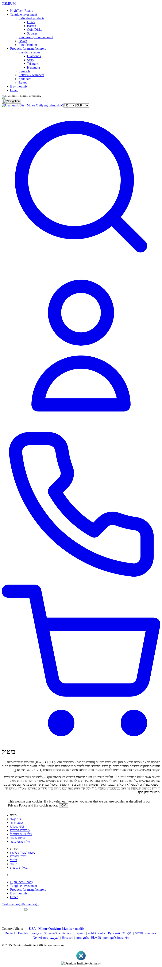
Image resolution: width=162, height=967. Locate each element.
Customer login (12, 904)
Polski (92, 933)
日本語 (96, 937)
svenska (150, 933)
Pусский (114, 933)
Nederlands (40, 937)
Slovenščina (52, 933)
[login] (81, 423)
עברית (139, 933)
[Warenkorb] (81, 741)
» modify (57, 928)
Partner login (30, 904)
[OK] (63, 805)
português (82, 937)
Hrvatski (67, 937)
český (102, 933)
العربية (54, 937)
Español (79, 933)
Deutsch (10, 933)
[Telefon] (81, 582)
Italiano (67, 933)
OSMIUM (9, 3)
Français (36, 933)
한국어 (127, 933)
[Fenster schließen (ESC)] (81, 959)
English (23, 933)
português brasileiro (116, 937)
